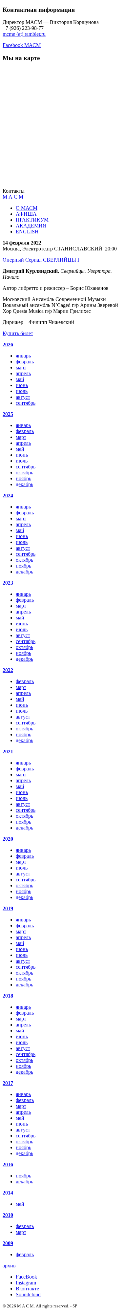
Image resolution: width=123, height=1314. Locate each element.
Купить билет (18, 333)
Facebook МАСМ (22, 45)
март (21, 367)
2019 (8, 908)
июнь (22, 385)
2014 (8, 1193)
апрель (23, 373)
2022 (8, 670)
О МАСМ (26, 208)
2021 (8, 751)
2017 (8, 1083)
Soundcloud (28, 1294)
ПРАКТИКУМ (32, 220)
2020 (8, 839)
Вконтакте (27, 1288)
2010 (8, 1215)
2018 (8, 996)
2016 (8, 1164)
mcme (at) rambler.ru (24, 34)
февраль (25, 361)
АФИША (26, 214)
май (20, 379)
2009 (8, 1243)
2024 (8, 495)
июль (22, 391)
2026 (8, 344)
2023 (8, 583)
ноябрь (23, 478)
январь (23, 355)
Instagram (26, 1282)
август (23, 397)
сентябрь (25, 403)
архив (9, 1265)
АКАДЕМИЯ (31, 225)
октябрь (24, 472)
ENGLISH (27, 231)
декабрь (24, 484)
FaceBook (26, 1277)
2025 (8, 414)
